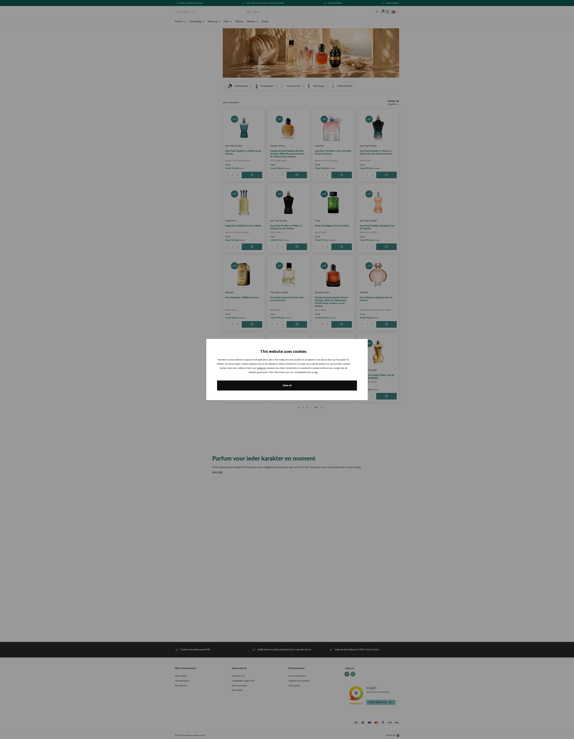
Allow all (287, 385)
